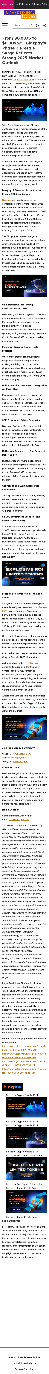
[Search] (31, 25)
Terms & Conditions (24, 1369)
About (11, 1357)
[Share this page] (45, 25)
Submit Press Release (24, 1363)
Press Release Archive (29, 1357)
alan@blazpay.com (19, 819)
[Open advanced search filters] (37, 25)
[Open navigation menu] (5, 25)
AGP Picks (7, 4)
